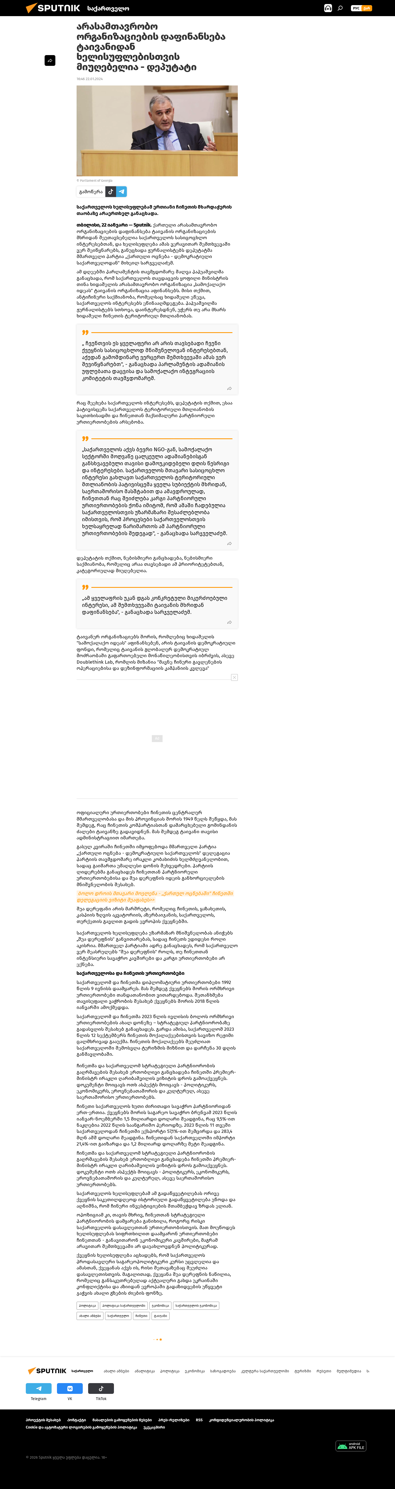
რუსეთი (324, 1371)
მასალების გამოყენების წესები (122, 1420)
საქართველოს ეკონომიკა (196, 1306)
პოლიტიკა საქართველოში (123, 1306)
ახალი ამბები (90, 1316)
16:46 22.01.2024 (90, 79)
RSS (199, 1420)
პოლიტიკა (87, 1306)
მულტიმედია (349, 1371)
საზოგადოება (223, 1371)
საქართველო (118, 1316)
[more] (229, 388)
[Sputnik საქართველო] (55, 15)
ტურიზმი (303, 1371)
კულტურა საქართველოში (265, 1371)
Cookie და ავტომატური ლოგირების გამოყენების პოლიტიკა (81, 1427)
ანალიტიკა (145, 1371)
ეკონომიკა (160, 1306)
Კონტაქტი (76, 1420)
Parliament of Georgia (96, 180)
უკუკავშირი (154, 1427)
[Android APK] (351, 1447)
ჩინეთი (141, 1316)
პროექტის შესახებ (43, 1420)
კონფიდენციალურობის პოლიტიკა (241, 1420)
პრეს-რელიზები (173, 1420)
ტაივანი (160, 1316)
